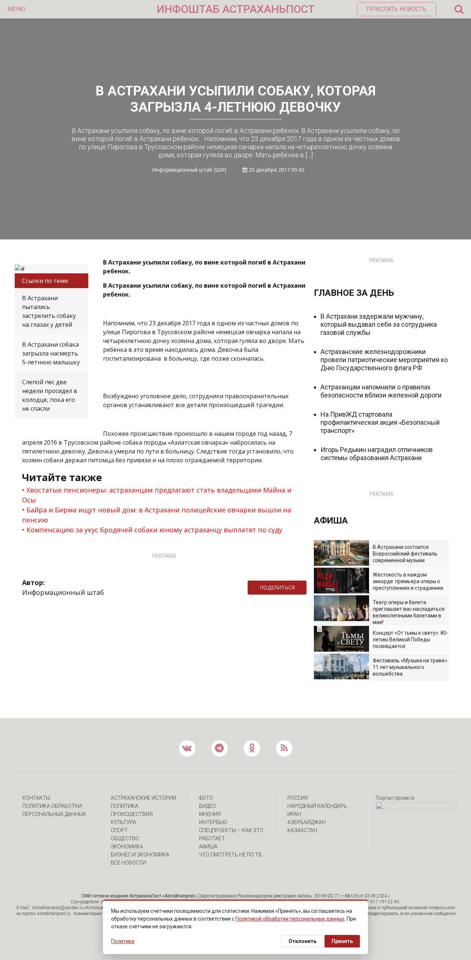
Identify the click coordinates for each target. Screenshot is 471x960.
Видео (207, 806)
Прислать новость (396, 9)
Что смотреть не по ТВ (230, 855)
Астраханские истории (143, 798)
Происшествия (132, 814)
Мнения (210, 814)
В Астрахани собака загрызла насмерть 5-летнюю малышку (51, 353)
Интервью (213, 822)
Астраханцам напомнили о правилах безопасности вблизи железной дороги (381, 391)
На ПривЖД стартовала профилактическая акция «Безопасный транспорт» (380, 422)
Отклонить (302, 941)
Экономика (127, 846)
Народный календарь (317, 806)
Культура (123, 822)
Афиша (208, 846)
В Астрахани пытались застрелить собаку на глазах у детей (49, 311)
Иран (294, 814)
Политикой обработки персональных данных (290, 919)
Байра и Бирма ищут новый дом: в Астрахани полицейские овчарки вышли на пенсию (156, 514)
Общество (125, 838)
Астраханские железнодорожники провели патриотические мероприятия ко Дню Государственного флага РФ (384, 360)
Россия (297, 798)
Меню (16, 9)
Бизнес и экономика (140, 855)
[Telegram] (310, 587)
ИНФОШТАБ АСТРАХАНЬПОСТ (236, 9)
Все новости (128, 863)
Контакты (36, 798)
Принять (342, 941)
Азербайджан (306, 822)
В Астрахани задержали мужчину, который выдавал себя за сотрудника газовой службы (379, 324)
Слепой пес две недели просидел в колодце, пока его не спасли (49, 395)
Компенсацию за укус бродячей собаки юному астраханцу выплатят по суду (154, 529)
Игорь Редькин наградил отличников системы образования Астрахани (377, 454)
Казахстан (302, 830)
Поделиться (277, 587)
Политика (124, 806)
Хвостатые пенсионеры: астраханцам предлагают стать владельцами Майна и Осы (156, 495)
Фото (206, 798)
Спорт (119, 830)
